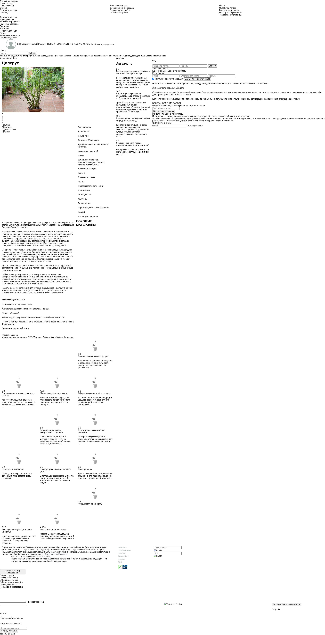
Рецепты (80, 547)
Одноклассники (124, 550)
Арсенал (102, 547)
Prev (4, 125)
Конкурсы (62, 554)
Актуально (124, 63)
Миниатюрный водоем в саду (54, 393)
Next (8, 125)
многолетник (84, 190)
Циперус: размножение (13, 469)
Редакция (6, 552)
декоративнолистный (88, 151)
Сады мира (30, 547)
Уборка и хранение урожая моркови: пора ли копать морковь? (132, 144)
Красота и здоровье (66, 547)
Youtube (121, 559)
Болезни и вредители (70, 550)
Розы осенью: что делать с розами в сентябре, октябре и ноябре (133, 72)
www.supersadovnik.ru (44, 561)
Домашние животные (12, 550)
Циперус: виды (85, 469)
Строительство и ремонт (13, 547)
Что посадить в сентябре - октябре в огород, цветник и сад (133, 119)
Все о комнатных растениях (53, 529)
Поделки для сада (30, 550)
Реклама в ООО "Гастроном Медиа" (52, 552)
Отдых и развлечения (49, 550)
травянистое (6, 58)
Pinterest (121, 553)
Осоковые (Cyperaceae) (89, 140)
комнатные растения (88, 216)
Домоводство (91, 547)
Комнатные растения (46, 547)
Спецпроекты (51, 554)
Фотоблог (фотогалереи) (92, 550)
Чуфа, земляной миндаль (90, 504)
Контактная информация (23, 552)
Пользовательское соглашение (84, 552)
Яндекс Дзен (123, 556)
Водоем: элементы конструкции (93, 356)
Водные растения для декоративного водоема (51, 431)
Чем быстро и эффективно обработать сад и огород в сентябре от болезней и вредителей (133, 96)
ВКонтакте (122, 547)
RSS (120, 562)
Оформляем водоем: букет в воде (94, 393)
